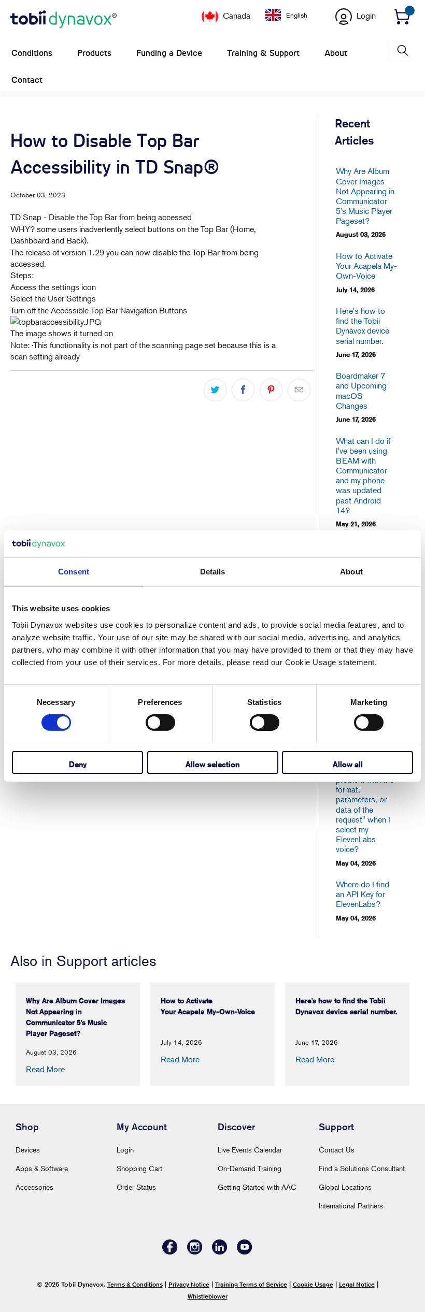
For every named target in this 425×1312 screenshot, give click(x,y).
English (296, 15)
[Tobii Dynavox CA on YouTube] (244, 1251)
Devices (28, 1149)
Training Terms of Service (251, 1284)
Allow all (348, 764)
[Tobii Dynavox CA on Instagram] (194, 1251)
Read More (45, 1069)
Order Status (136, 1187)
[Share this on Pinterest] (271, 390)
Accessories (34, 1187)
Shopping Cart (139, 1168)
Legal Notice (357, 1284)
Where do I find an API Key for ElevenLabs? (362, 894)
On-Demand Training (249, 1168)
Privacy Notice (188, 1284)
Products (94, 53)
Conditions (31, 53)
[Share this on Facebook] (243, 390)
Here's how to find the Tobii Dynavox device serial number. (362, 326)
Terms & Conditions (135, 1284)
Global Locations (345, 1187)
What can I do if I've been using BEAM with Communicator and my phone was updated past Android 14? (363, 475)
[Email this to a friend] (299, 390)
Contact (26, 80)
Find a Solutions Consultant (362, 1168)
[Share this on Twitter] (215, 390)
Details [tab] (212, 571)
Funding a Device (169, 53)
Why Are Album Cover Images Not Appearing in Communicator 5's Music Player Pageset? (365, 196)
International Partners (351, 1205)
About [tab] (351, 571)
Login (125, 1149)
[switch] (160, 722)
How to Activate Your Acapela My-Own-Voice (365, 266)
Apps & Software (42, 1168)
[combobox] (294, 15)
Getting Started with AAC (257, 1187)
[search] (402, 50)
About (335, 53)
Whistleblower (208, 1296)
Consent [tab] (73, 571)
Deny (78, 764)
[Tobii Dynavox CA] (63, 19)
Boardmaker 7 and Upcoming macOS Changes (361, 391)
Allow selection (212, 764)
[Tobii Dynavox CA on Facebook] (170, 1251)
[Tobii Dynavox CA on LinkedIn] (219, 1251)
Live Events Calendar (250, 1149)
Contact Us (337, 1149)
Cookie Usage (313, 1284)
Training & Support (263, 53)
